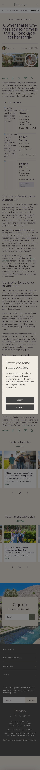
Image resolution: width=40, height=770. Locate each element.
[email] (25, 78)
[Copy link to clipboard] (31, 78)
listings (27, 425)
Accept (20, 400)
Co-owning (12, 10)
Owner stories (25, 19)
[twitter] (19, 78)
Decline (20, 407)
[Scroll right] (38, 10)
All (3, 10)
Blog (17, 19)
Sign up (30, 700)
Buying (24, 10)
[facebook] (13, 78)
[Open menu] (3, 4)
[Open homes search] (37, 5)
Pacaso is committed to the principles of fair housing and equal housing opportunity (20, 734)
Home (11, 19)
